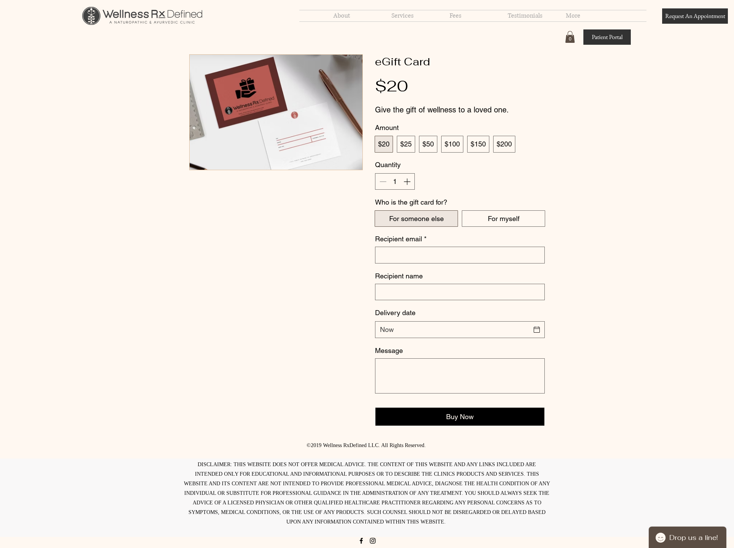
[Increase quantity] (408, 181)
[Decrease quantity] (382, 181)
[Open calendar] (536, 329)
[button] (570, 37)
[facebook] (361, 541)
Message (389, 350)
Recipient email (401, 239)
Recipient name (399, 276)
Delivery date (395, 313)
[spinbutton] (395, 181)
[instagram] (373, 541)
